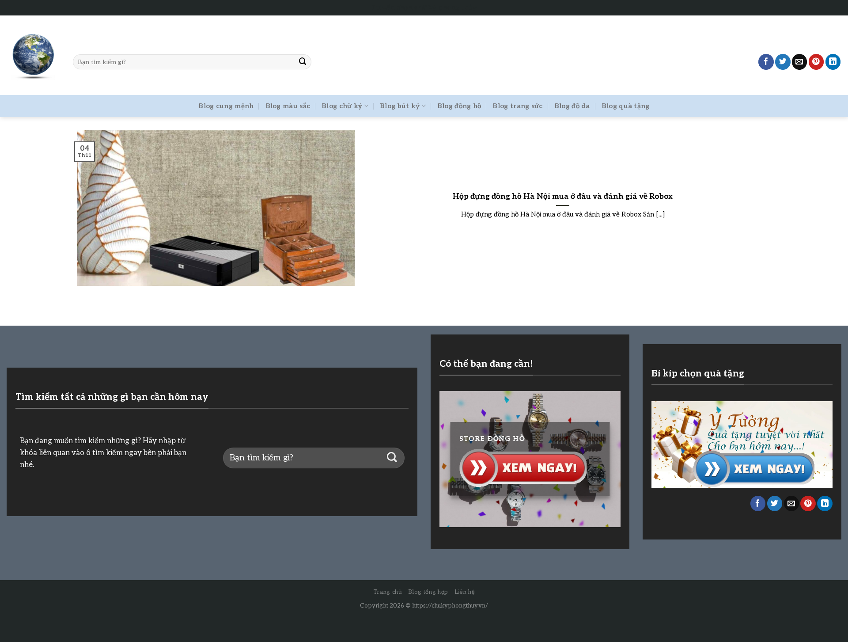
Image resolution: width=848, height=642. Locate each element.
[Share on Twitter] (783, 61)
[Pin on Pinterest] (816, 61)
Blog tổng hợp (428, 592)
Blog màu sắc (287, 106)
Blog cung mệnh (226, 106)
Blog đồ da (572, 106)
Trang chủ (387, 592)
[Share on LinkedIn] (833, 61)
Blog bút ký (400, 106)
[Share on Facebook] (766, 61)
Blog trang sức (517, 106)
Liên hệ (464, 592)
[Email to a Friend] (799, 61)
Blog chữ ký (342, 106)
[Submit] (303, 61)
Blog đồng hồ (459, 106)
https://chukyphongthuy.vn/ (450, 605)
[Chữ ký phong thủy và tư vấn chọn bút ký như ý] (33, 55)
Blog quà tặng (626, 106)
